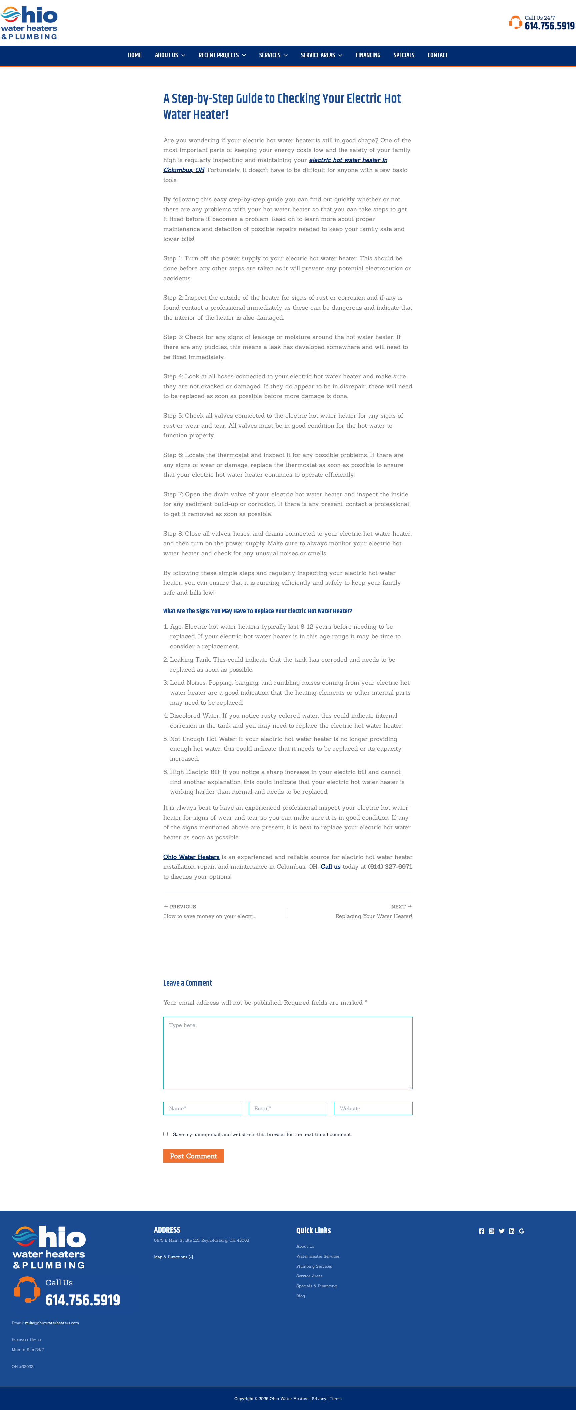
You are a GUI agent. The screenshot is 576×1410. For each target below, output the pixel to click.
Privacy (319, 1398)
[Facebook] (482, 1231)
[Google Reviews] (522, 1231)
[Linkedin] (512, 1231)
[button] (181, 56)
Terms (336, 1398)
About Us (305, 1246)
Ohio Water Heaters (191, 857)
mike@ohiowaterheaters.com (52, 1322)
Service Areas (309, 1275)
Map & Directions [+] (173, 1256)
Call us (331, 866)
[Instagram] (492, 1231)
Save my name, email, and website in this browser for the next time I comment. (262, 1134)
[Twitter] (502, 1231)
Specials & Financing (316, 1285)
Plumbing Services (314, 1266)
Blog (300, 1295)
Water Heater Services (318, 1256)
